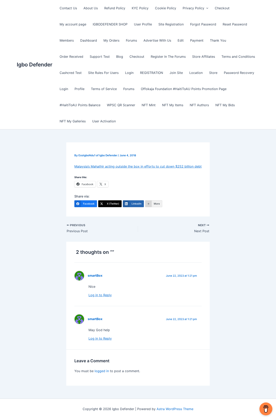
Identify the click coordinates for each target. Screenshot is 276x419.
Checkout (222, 8)
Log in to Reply (100, 295)
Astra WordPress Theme (175, 409)
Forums (131, 40)
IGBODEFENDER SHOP (110, 24)
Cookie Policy (165, 8)
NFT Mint (149, 105)
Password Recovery (239, 73)
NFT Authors (199, 105)
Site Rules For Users (103, 73)
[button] (206, 8)
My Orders (111, 40)
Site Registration (171, 24)
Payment (196, 40)
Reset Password (235, 24)
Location (196, 73)
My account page (73, 24)
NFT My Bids (225, 105)
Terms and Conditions (238, 57)
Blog (119, 57)
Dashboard (88, 40)
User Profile (143, 24)
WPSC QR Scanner (121, 105)
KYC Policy (140, 8)
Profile (79, 89)
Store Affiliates (203, 57)
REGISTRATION (151, 73)
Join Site (176, 73)
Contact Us (68, 8)
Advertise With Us (157, 40)
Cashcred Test (71, 73)
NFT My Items (172, 105)
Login (129, 73)
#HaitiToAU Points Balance (80, 105)
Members (67, 40)
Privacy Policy (193, 8)
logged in (102, 371)
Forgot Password (203, 24)
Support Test (100, 57)
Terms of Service (104, 89)
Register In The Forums (168, 57)
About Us (90, 8)
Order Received (71, 57)
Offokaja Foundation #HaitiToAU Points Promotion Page (183, 89)
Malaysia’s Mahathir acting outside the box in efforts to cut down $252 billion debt (138, 166)
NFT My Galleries (73, 121)
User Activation (104, 121)
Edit (181, 40)
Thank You (218, 40)
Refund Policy (114, 8)
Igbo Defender (34, 64)
